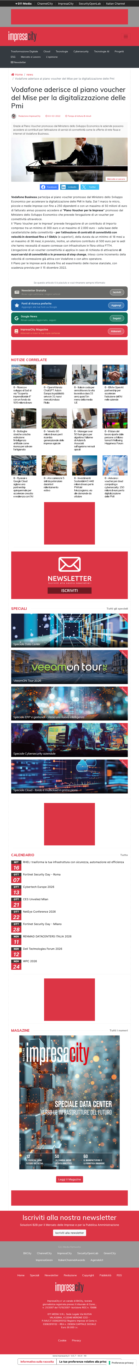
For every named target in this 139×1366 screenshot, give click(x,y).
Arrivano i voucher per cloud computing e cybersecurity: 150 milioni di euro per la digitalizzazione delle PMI (114, 487)
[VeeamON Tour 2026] (69, 667)
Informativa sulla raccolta (37, 1361)
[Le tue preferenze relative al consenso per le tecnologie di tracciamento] (121, 1363)
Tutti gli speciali (117, 608)
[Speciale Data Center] (69, 631)
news (29, 74)
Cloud (47, 51)
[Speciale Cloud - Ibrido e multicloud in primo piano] (69, 776)
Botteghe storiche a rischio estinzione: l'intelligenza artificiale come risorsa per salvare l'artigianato (22, 440)
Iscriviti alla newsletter (69, 1232)
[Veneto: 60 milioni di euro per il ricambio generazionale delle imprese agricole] (54, 418)
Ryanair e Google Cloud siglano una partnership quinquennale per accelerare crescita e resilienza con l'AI (23, 487)
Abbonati (116, 331)
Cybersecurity (81, 51)
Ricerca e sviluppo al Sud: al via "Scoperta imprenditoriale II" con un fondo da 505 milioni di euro (22, 395)
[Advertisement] (73, 1198)
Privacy (76, 1340)
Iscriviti (117, 292)
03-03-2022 (53, 116)
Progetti (119, 51)
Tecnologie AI (101, 51)
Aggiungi (116, 305)
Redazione (70, 1275)
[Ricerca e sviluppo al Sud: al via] (23, 374)
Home (18, 74)
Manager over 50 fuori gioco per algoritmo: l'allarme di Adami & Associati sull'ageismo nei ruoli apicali (84, 440)
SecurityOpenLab (90, 3)
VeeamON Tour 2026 (27, 680)
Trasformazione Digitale (24, 51)
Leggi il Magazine (69, 1179)
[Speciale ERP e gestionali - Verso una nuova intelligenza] (69, 704)
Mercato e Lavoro (31, 56)
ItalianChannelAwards (71, 1260)
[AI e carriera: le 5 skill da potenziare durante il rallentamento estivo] (54, 465)
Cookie (62, 1340)
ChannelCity (45, 3)
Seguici (117, 318)
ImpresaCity (66, 3)
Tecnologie (62, 51)
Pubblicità (105, 1275)
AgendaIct (97, 1260)
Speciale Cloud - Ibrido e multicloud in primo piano (45, 790)
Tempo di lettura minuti (79, 116)
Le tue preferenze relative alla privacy (84, 1361)
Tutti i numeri (119, 1030)
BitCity (27, 1253)
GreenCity (110, 1253)
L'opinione (52, 56)
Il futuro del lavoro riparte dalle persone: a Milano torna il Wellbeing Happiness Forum (114, 437)
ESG (13, 56)
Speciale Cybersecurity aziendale (34, 753)
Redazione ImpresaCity (29, 116)
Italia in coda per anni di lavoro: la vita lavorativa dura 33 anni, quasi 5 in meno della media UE (84, 395)
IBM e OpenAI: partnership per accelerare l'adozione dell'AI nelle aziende (114, 393)
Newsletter (19, 62)
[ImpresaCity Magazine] (69, 1102)
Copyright (88, 1275)
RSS (119, 1275)
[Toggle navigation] (126, 36)
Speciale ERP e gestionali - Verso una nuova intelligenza (48, 717)
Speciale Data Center (26, 644)
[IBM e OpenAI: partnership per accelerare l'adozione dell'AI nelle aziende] (115, 374)
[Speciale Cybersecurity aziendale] (69, 740)
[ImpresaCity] (22, 36)
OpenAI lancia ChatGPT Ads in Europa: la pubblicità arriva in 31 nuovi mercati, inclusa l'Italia (54, 395)
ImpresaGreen (44, 1260)
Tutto (124, 855)
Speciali (34, 1275)
